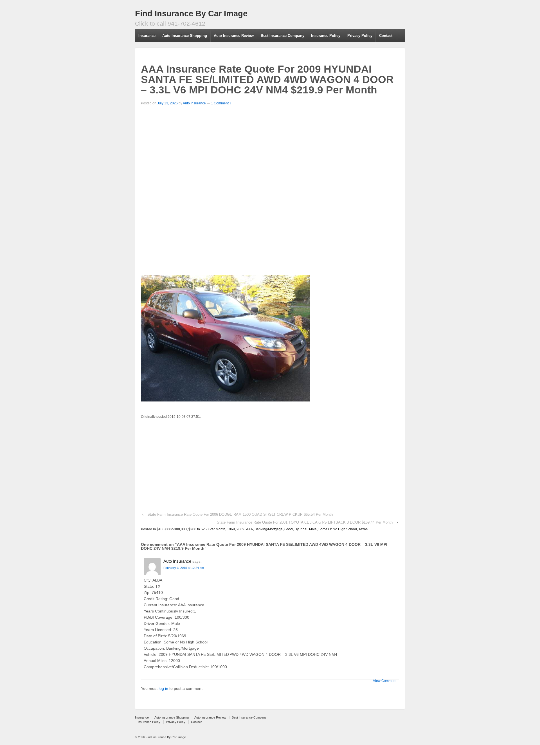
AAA (249, 529)
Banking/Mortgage (269, 529)
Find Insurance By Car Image (191, 13)
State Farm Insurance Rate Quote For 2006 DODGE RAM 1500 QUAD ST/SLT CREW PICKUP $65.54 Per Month (240, 514)
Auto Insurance (194, 103)
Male (313, 529)
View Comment (384, 681)
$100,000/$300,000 (172, 529)
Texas (363, 529)
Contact (385, 35)
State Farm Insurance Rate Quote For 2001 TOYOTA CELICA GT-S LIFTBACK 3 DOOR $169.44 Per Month (305, 522)
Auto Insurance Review (234, 35)
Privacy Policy (359, 35)
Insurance (147, 35)
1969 (231, 529)
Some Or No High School (337, 529)
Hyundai (300, 529)
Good (288, 529)
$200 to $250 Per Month (206, 529)
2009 (240, 529)
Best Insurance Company (282, 35)
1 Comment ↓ (221, 103)
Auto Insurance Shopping (184, 35)
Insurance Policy (325, 35)
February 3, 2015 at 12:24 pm (183, 567)
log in (163, 688)
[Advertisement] (270, 148)
